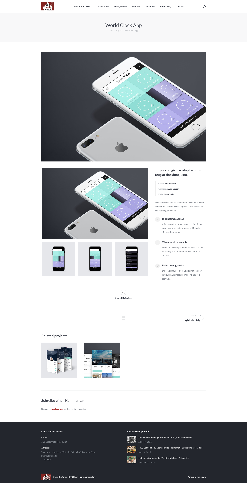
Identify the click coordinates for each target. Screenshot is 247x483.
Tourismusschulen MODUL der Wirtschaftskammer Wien (68, 452)
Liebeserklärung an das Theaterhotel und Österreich (164, 458)
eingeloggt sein (57, 409)
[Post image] (59, 360)
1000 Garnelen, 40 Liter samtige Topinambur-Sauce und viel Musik (170, 447)
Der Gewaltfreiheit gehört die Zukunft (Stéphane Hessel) (165, 437)
